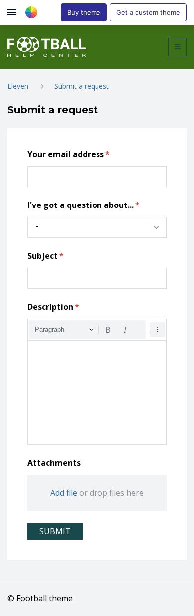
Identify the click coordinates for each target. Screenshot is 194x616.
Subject (42, 255)
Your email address (65, 154)
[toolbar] (97, 329)
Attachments (54, 462)
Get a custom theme (148, 12)
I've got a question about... (80, 205)
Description (50, 306)
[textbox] (97, 392)
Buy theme (83, 12)
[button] (177, 47)
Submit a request (81, 86)
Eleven (17, 86)
